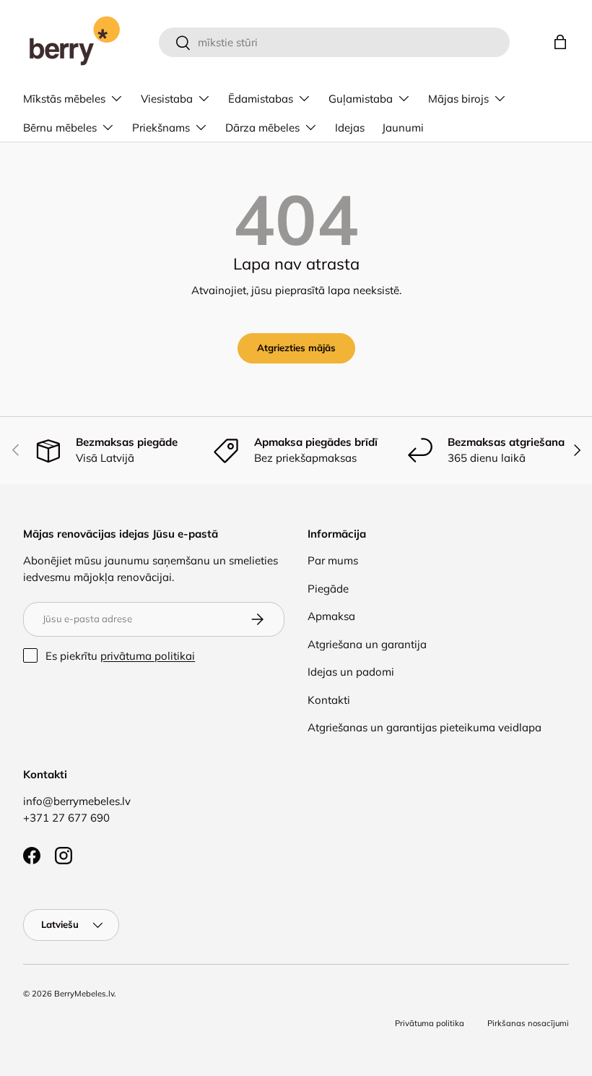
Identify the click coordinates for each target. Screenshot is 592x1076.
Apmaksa (331, 616)
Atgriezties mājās (296, 347)
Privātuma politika (429, 1023)
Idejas (350, 127)
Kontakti (329, 700)
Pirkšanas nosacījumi (528, 1023)
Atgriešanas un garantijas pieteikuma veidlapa (424, 727)
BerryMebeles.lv (84, 994)
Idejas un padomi (351, 672)
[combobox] (334, 42)
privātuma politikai (147, 656)
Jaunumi (403, 127)
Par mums (333, 560)
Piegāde (328, 588)
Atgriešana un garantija (367, 644)
